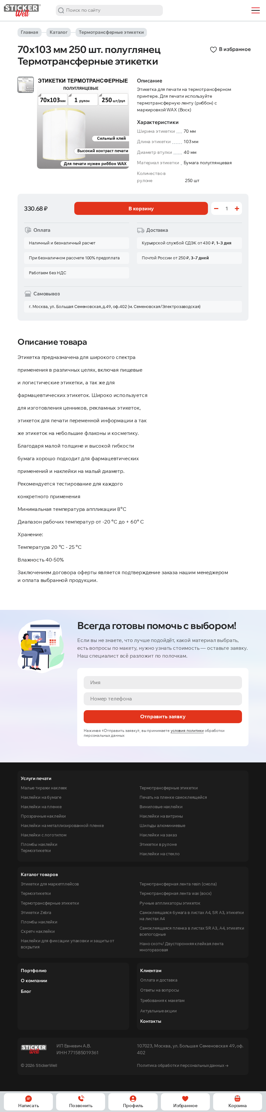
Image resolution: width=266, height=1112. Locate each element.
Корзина (237, 1105)
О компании (34, 980)
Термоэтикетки (36, 850)
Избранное (185, 1105)
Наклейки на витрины (161, 816)
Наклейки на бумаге (41, 797)
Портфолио (34, 970)
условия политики (187, 730)
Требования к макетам (162, 1000)
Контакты (150, 1021)
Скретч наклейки (38, 931)
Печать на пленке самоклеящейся (173, 797)
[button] (61, 10)
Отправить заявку (162, 716)
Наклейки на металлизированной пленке (62, 825)
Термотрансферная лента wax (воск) (175, 893)
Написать (28, 1105)
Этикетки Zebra (36, 912)
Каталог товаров (39, 874)
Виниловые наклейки (160, 806)
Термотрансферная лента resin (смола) (178, 883)
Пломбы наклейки (39, 844)
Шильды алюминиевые (162, 825)
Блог (26, 991)
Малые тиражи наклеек (44, 787)
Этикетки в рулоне (158, 844)
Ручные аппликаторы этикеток (169, 903)
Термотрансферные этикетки (111, 32)
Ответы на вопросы (159, 990)
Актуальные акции (158, 1010)
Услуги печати (36, 778)
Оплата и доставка (158, 979)
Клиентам (151, 970)
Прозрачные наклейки (43, 816)
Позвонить (80, 1105)
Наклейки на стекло (159, 853)
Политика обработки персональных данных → (183, 1065)
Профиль (133, 1105)
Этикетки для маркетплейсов (50, 883)
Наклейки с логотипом (43, 834)
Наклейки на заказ (158, 834)
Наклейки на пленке (41, 806)
